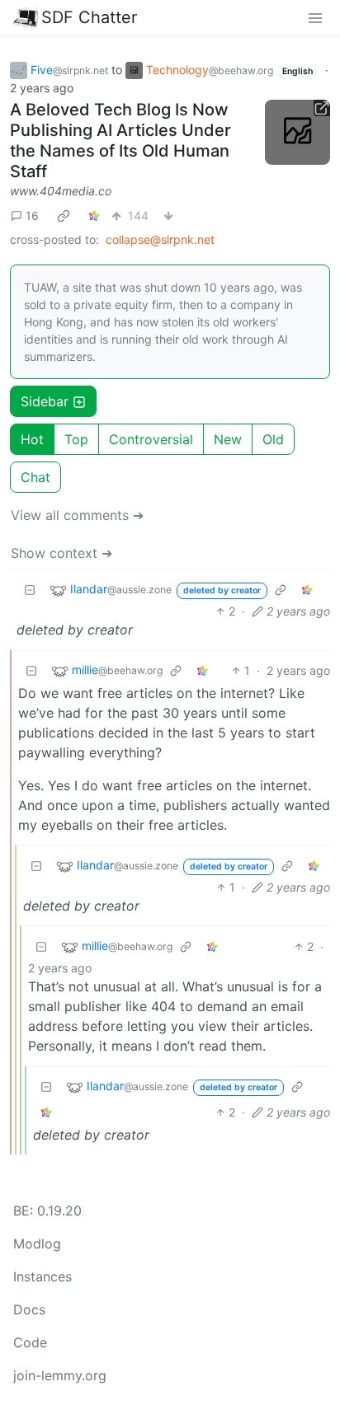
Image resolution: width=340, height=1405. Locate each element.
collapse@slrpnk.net (160, 239)
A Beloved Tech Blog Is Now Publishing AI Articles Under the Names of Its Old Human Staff (120, 140)
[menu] (315, 17)
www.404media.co (60, 191)
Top (76, 439)
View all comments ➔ (77, 515)
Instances (42, 1276)
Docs (29, 1309)
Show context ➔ (61, 553)
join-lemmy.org (59, 1375)
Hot (32, 439)
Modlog (37, 1243)
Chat (35, 477)
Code (30, 1342)
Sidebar (44, 401)
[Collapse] (30, 589)
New (228, 439)
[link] (63, 215)
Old (273, 439)
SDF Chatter (89, 17)
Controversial (151, 439)
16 (32, 215)
